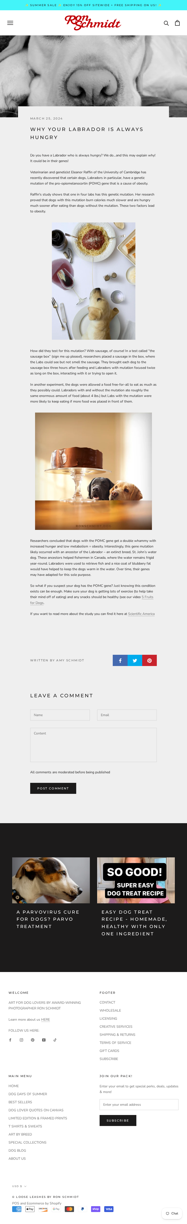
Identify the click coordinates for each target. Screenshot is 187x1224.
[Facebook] (10, 1039)
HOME (14, 1086)
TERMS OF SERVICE (115, 1042)
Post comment (53, 788)
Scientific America (141, 614)
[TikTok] (55, 1039)
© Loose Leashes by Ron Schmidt (45, 1197)
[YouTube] (44, 1039)
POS (15, 1203)
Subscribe (118, 1120)
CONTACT (107, 1002)
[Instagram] (21, 1039)
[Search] (166, 22)
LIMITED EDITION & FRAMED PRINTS (38, 1118)
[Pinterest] (32, 1039)
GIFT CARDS (109, 1051)
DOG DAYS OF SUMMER (28, 1094)
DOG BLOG (17, 1150)
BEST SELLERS (20, 1102)
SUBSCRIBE (109, 1059)
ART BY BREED (20, 1134)
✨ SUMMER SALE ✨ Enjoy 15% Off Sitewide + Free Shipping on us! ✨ (93, 5)
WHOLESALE (110, 1010)
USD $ (17, 1186)
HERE (45, 1019)
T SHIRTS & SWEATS (25, 1126)
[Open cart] (177, 23)
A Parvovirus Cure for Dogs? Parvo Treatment (48, 919)
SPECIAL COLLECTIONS (28, 1142)
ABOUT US (17, 1158)
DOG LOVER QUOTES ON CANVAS (36, 1110)
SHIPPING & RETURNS (117, 1034)
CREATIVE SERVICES (116, 1026)
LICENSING (108, 1018)
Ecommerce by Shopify (44, 1203)
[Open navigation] (10, 23)
